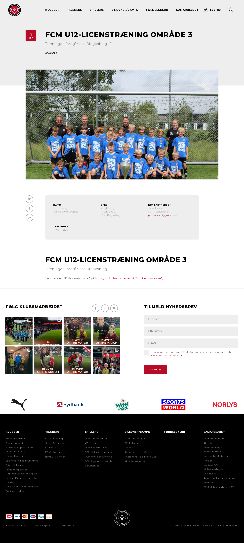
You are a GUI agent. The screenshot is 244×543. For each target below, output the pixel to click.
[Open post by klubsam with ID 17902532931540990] (19, 360)
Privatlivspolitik (44, 525)
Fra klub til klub (15, 491)
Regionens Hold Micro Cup (140, 456)
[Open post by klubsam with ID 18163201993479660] (77, 331)
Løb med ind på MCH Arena (22, 460)
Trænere (52, 431)
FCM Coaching (54, 438)
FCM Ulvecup (132, 443)
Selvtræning (92, 465)
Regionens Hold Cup (136, 452)
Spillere (91, 431)
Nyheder (209, 482)
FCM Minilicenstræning (98, 456)
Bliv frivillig (210, 473)
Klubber (12, 431)
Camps (128, 447)
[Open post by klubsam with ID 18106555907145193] (48, 360)
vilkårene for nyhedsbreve (167, 355)
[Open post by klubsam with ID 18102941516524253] (77, 360)
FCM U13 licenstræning (98, 452)
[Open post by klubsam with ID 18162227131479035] (106, 360)
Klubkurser (51, 447)
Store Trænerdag (55, 443)
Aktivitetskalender (135, 461)
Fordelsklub (157, 9)
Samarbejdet (214, 431)
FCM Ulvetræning (55, 452)
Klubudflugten (14, 456)
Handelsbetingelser (17, 525)
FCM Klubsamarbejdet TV (219, 487)
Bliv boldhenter (15, 465)
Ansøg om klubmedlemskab (22, 486)
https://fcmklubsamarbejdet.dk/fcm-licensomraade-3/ (129, 278)
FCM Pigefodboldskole (99, 461)
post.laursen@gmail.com (162, 215)
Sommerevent (14, 443)
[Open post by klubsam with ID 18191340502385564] (106, 331)
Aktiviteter (210, 443)
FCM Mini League (134, 438)
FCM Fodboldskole (96, 438)
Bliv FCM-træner (55, 456)
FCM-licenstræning (96, 447)
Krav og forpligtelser (216, 456)
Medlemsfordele (16, 438)
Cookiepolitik (66, 525)
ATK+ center (92, 443)
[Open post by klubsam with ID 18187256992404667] (19, 331)
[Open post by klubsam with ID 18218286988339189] (48, 331)
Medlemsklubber (214, 438)
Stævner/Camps (125, 9)
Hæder (208, 460)
